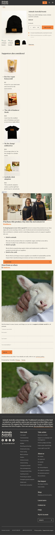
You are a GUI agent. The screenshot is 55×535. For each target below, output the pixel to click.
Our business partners (43, 473)
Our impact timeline (43, 484)
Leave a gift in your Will (44, 448)
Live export (23, 435)
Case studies (41, 486)
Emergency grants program (27, 479)
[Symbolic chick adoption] (12, 166)
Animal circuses (24, 460)
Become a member (43, 435)
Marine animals (24, 454)
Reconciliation (41, 475)
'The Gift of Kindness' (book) (11, 111)
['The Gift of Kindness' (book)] (12, 99)
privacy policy (40, 356)
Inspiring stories (24, 474)
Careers (40, 464)
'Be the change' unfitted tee (9, 144)
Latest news (42, 500)
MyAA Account (43, 514)
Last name (7, 338)
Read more (31, 44)
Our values (40, 456)
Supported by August (48, 530)
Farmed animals (24, 437)
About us (41, 454)
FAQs (40, 510)
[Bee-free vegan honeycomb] (12, 66)
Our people (40, 462)
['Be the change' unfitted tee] (12, 132)
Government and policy (26, 485)
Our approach (41, 459)
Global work (23, 482)
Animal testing (24, 462)
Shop (40, 492)
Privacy (17, 360)
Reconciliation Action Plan (43, 426)
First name (7, 332)
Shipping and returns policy (45, 495)
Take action (42, 432)
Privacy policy (38, 530)
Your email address (9, 344)
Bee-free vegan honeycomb (9, 78)
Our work (23, 432)
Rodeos (22, 457)
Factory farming (24, 440)
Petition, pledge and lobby (44, 442)
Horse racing (23, 451)
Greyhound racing (24, 449)
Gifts (4, 7)
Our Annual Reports (43, 467)
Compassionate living (25, 471)
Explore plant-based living (44, 445)
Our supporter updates (44, 470)
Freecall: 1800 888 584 (9, 443)
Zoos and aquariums (25, 468)
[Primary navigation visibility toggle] (52, 2)
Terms (23, 360)
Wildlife (22, 443)
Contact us (41, 505)
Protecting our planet (25, 476)
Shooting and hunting (25, 446)
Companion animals (25, 465)
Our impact (42, 481)
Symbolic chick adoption (9, 178)
